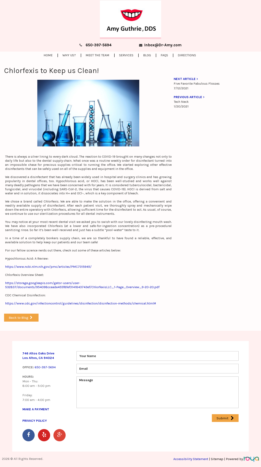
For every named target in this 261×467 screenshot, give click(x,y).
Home (48, 55)
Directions (187, 55)
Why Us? (69, 55)
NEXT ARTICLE (185, 79)
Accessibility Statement (191, 459)
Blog (147, 55)
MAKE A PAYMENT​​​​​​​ (35, 409)
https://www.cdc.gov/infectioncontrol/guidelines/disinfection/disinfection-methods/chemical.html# (80, 303)
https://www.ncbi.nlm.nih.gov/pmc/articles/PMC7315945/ (48, 267)
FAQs (164, 55)
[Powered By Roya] (251, 459)
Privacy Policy (34, 421)
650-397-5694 (99, 45)
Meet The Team (97, 55)
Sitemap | (218, 459)
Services (126, 55)
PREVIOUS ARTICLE (188, 97)
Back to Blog (18, 317)
